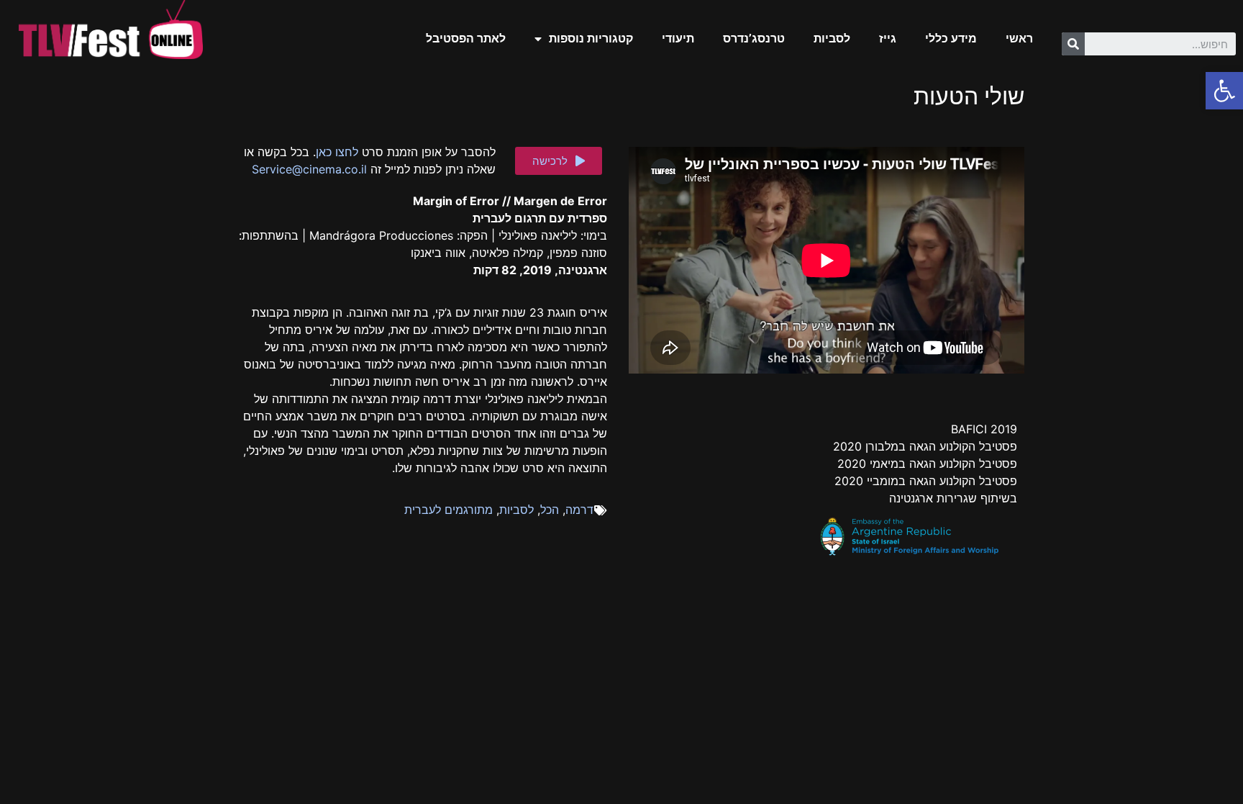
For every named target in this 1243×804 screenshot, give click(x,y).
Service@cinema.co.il (309, 169)
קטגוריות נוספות (591, 38)
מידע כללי (951, 38)
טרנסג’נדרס (754, 38)
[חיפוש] (1073, 43)
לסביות (832, 38)
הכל (549, 509)
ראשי (1019, 38)
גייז (887, 38)
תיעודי (678, 38)
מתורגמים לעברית (448, 509)
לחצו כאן (337, 152)
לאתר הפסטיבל (466, 38)
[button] (558, 161)
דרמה (579, 509)
